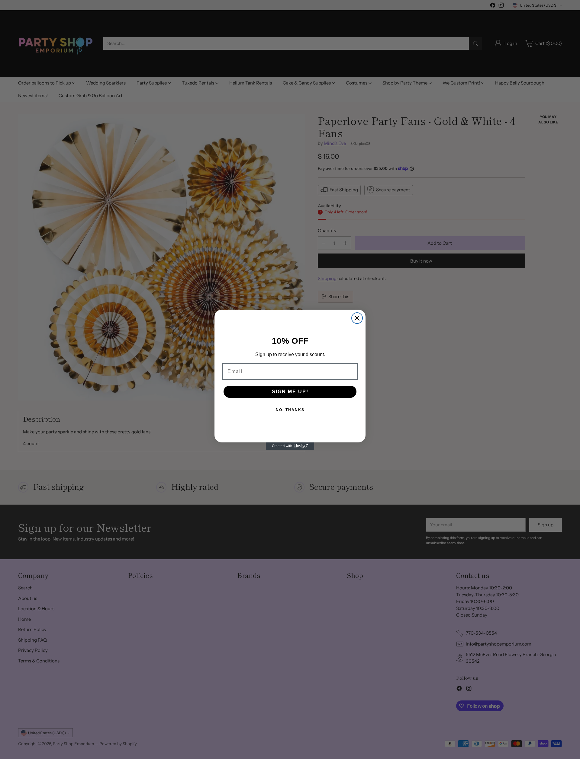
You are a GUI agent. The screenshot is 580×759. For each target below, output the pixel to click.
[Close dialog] (357, 318)
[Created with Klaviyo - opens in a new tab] (290, 446)
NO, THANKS (290, 410)
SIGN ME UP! (290, 391)
